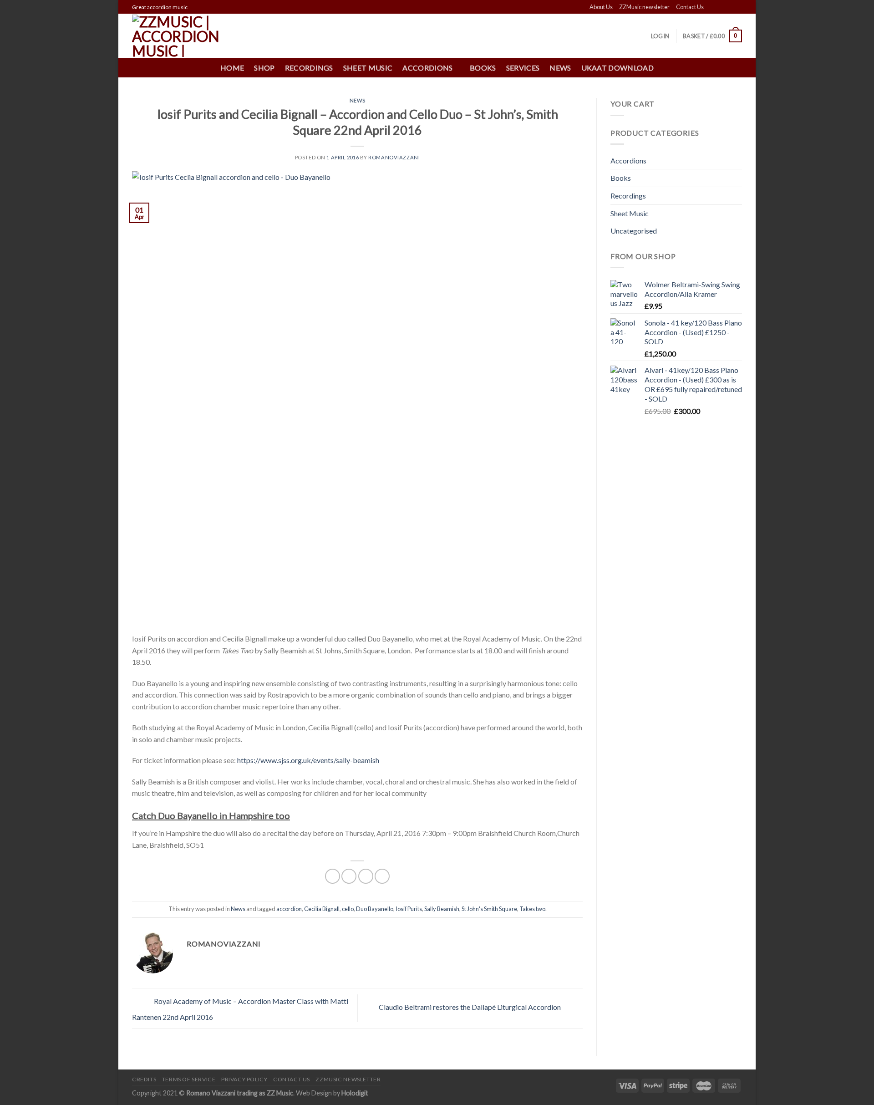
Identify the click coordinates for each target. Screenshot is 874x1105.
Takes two (532, 908)
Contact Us (690, 6)
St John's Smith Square (489, 908)
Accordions (628, 160)
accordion (289, 908)
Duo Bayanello (374, 908)
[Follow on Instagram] (720, 7)
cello (348, 908)
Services (523, 67)
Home (232, 67)
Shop (264, 67)
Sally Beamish (441, 908)
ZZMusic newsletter (644, 6)
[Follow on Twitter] (729, 7)
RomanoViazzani (394, 157)
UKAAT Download (617, 67)
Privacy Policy (244, 1079)
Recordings (309, 67)
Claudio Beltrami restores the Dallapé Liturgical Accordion (470, 1007)
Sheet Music (368, 67)
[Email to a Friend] (365, 876)
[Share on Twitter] (348, 876)
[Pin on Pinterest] (382, 876)
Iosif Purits (409, 908)
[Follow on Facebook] (711, 7)
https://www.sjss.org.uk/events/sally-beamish (308, 760)
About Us (601, 6)
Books (483, 67)
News (560, 67)
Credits (144, 1079)
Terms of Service (189, 1079)
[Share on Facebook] (332, 876)
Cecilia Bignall (322, 908)
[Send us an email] (737, 7)
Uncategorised (633, 230)
